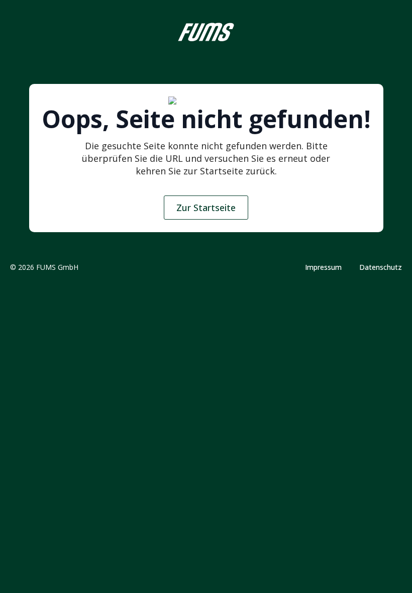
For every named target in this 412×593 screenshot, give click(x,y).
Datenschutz (380, 267)
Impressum (323, 267)
